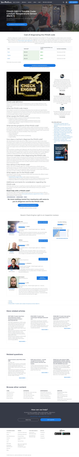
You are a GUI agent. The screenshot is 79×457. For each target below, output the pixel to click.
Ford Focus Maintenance (45, 396)
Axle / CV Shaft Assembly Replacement (62, 397)
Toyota (9, 55)
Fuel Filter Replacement (62, 400)
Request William (43, 240)
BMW (8, 58)
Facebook (42, 432)
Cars (7, 441)
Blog (8, 450)
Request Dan (43, 259)
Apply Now (60, 157)
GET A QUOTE (73, 2)
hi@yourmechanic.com (43, 416)
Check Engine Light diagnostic (25, 40)
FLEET (39, 2)
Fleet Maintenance (11, 436)
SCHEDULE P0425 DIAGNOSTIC (17, 24)
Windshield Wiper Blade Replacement (62, 393)
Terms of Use (20, 441)
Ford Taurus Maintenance (45, 398)
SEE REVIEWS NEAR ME (62, 238)
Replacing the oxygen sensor (15, 177)
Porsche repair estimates (28, 398)
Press (8, 434)
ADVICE (29, 2)
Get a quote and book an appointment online (32, 193)
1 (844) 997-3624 (34, 416)
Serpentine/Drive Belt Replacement (64, 399)
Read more (22, 341)
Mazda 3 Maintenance (44, 395)
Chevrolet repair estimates (28, 395)
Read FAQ (28, 419)
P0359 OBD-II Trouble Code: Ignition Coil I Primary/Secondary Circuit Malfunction (61, 318)
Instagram (42, 438)
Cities (34, 2)
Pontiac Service (10, 398)
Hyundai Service (10, 393)
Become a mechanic (47, 2)
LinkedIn (42, 434)
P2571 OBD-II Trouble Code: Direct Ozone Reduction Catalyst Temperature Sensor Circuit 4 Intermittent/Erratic (63, 137)
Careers (8, 438)
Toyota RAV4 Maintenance (45, 392)
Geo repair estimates (27, 393)
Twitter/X (42, 436)
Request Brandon (43, 222)
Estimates (9, 443)
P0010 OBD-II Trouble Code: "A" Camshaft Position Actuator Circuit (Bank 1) (62, 125)
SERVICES (24, 2)
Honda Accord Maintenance (46, 393)
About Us (9, 432)
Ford (8, 52)
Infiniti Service (9, 396)
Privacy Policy (21, 436)
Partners (8, 448)
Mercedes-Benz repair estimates (29, 392)
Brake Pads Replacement (62, 394)
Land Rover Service (10, 392)
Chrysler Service (10, 395)
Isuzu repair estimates (27, 396)
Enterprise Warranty (22, 434)
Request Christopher (42, 278)
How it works (16, 2)
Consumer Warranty (22, 432)
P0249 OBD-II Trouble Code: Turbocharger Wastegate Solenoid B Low (62, 141)
